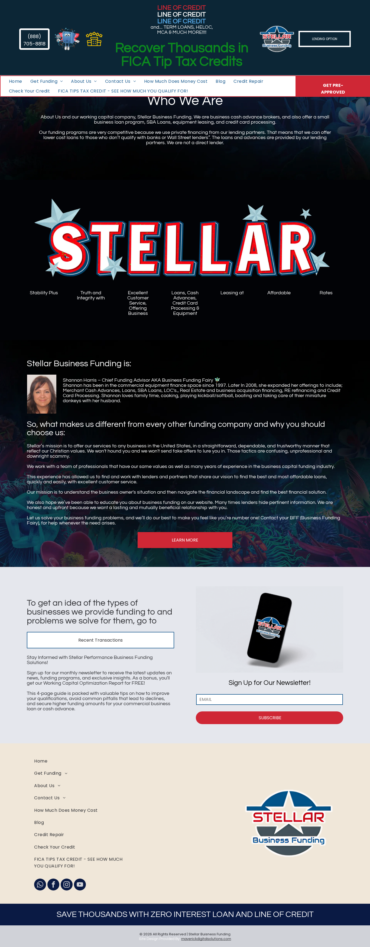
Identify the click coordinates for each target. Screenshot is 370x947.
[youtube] (80, 885)
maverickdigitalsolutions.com (206, 939)
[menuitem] (15, 81)
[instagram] (67, 885)
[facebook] (53, 885)
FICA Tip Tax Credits (181, 62)
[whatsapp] (40, 885)
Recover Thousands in (181, 48)
